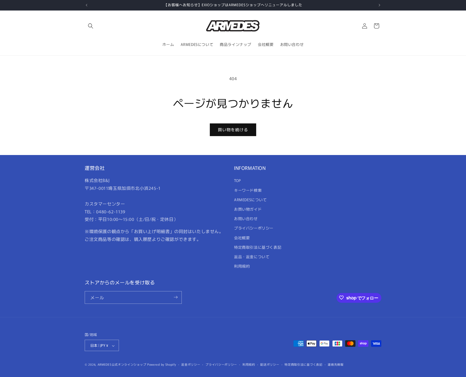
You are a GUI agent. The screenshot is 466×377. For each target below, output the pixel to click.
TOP (237, 180)
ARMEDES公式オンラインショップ (122, 364)
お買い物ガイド (248, 209)
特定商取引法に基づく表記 (257, 247)
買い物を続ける (233, 129)
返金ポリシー (190, 364)
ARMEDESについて (250, 199)
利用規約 (242, 266)
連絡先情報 (336, 364)
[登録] (175, 297)
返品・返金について (251, 256)
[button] (91, 26)
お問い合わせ (246, 218)
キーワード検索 (248, 190)
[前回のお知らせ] (86, 5)
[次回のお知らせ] (379, 5)
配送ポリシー (269, 364)
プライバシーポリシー (253, 228)
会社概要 (242, 237)
